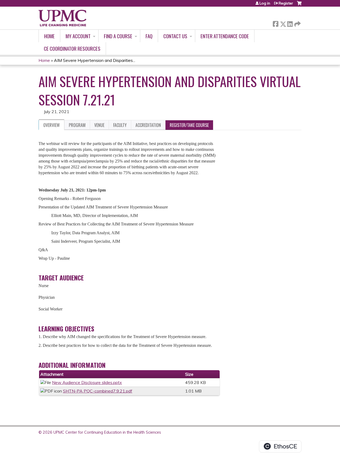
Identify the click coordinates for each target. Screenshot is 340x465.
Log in (265, 3)
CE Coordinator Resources (72, 48)
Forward (297, 22)
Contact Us (175, 36)
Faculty (120, 125)
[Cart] (299, 5)
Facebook (275, 23)
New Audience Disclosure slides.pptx (87, 382)
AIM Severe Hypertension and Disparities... (94, 60)
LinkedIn (289, 23)
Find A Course (118, 36)
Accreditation (148, 125)
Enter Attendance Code (225, 36)
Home (49, 36)
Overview (51, 125)
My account (78, 36)
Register (286, 3)
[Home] (62, 18)
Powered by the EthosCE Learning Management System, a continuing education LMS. (280, 446)
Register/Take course (189, 125)
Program (77, 125)
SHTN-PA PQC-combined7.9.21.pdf (97, 391)
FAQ (149, 36)
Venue (99, 125)
